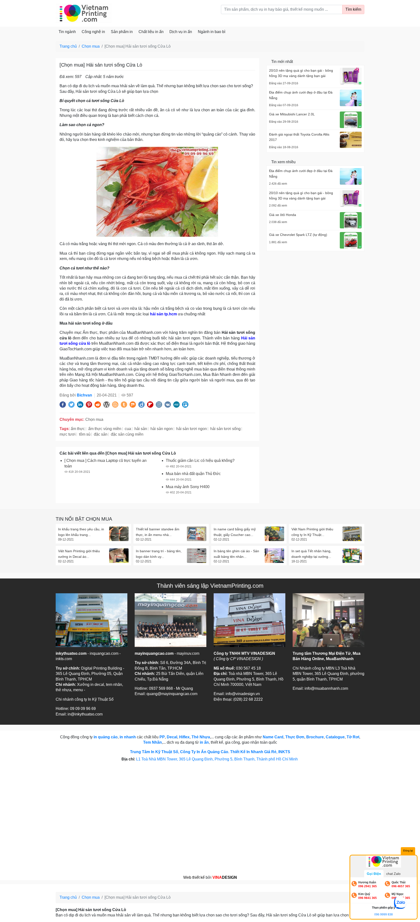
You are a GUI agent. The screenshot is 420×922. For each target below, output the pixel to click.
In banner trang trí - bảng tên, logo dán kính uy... (159, 553)
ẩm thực (78, 429)
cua (128, 429)
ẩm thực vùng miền (104, 429)
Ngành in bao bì (211, 32)
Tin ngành (67, 32)
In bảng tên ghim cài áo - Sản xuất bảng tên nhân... (236, 553)
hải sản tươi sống (225, 429)
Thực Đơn (294, 737)
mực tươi (68, 434)
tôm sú (84, 434)
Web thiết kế (194, 877)
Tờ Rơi (353, 737)
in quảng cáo (106, 737)
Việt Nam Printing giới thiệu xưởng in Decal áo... (79, 553)
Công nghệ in (93, 32)
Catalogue (335, 737)
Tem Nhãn (152, 742)
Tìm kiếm (353, 9)
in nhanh (128, 737)
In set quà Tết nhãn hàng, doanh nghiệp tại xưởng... (311, 553)
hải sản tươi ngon (191, 429)
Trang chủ (68, 46)
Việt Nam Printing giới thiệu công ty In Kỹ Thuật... (312, 531)
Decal (172, 737)
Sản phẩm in (122, 32)
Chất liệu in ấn (151, 32)
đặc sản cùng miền (127, 434)
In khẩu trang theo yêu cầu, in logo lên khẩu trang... (81, 531)
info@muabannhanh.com (326, 688)
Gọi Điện (374, 874)
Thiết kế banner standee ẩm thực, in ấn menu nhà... (157, 531)
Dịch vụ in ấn (180, 32)
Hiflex (184, 737)
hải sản (140, 429)
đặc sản (100, 434)
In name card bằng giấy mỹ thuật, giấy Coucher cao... (235, 531)
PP (162, 737)
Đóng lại (408, 850)
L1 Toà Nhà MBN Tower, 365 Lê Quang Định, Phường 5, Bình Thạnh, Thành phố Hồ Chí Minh (217, 759)
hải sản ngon (161, 429)
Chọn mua (91, 46)
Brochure (315, 737)
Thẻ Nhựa (201, 737)
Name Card (273, 737)
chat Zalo (393, 874)
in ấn (204, 742)
